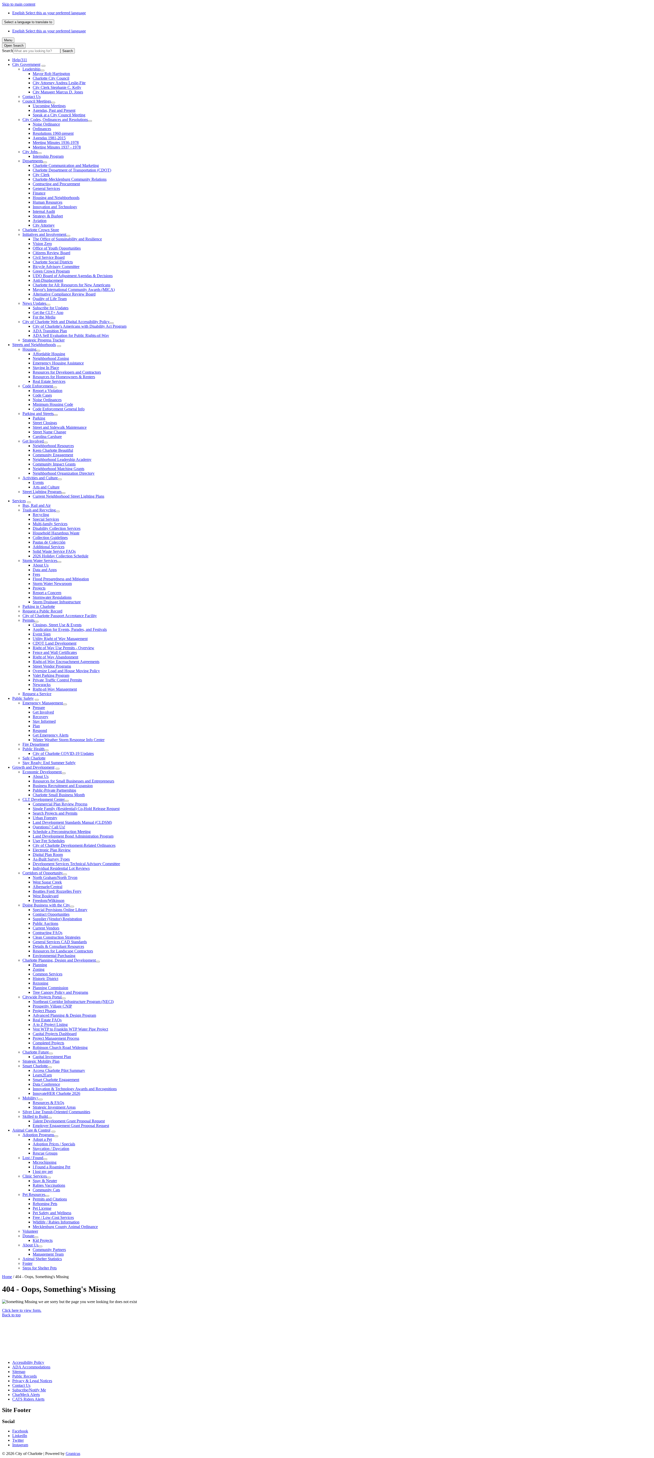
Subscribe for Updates (50, 308)
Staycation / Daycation (51, 1148)
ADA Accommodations (31, 1367)
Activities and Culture (40, 478)
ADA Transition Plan (50, 331)
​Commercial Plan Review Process (60, 804)
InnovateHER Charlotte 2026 (56, 1093)
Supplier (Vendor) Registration (57, 919)
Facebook (20, 1431)
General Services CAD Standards (60, 942)
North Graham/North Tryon (55, 877)
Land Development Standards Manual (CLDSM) (72, 822)
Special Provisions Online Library (60, 910)
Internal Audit (44, 211)
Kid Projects (43, 1240)
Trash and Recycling (39, 510)
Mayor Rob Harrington (51, 73)
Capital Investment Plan (52, 1057)
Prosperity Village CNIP (52, 1006)
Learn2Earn (42, 1075)
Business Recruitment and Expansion (63, 785)
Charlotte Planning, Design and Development (59, 960)
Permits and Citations (50, 1199)
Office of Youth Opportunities (57, 248)
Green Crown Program (51, 271)
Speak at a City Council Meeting (59, 115)
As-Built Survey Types (51, 859)
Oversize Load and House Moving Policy (66, 671)
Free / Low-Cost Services (53, 1217)
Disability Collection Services (56, 528)
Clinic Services (34, 1176)
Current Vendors (46, 928)
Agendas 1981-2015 (49, 138)
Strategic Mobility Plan (41, 1061)
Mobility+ (30, 1098)
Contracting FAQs (47, 932)
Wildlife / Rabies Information (56, 1222)
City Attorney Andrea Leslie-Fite (59, 83)
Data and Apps (45, 570)
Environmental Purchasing (54, 955)
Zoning (38, 969)
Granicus (73, 1453)
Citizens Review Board (51, 253)
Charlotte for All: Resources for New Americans (71, 285)
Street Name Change (49, 432)
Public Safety (23, 698)
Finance (39, 193)
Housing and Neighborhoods (56, 197)
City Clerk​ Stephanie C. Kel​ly (57, 87)
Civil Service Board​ (49, 257)
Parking (39, 418)
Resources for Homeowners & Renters (64, 377)
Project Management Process (56, 1038)
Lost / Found (32, 1158)
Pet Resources (33, 1194)
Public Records (24, 1376)
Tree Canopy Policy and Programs (60, 992)
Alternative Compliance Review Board (64, 294)
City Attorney (44, 225)
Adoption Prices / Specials (54, 1144)
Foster (27, 1263)
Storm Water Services (39, 560)
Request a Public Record (42, 611)
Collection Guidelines (50, 537)
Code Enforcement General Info (59, 409)
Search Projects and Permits (55, 813)
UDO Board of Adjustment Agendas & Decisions (73, 276)
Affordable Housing (49, 354)
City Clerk (41, 175)
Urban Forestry (45, 818)
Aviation (39, 220)
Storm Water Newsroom (52, 583)
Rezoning (40, 983)
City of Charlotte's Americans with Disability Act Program (79, 326)
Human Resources (47, 202)
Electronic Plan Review (52, 850)
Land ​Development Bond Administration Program (73, 836)
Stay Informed (44, 721)
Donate (28, 1236)
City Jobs (30, 152)
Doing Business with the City (46, 905)
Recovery (40, 717)
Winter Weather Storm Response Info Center (68, 740)
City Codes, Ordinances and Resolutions (55, 119)
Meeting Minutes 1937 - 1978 (57, 147)
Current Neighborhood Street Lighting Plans (68, 496)
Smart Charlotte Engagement (56, 1079)
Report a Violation (47, 390)
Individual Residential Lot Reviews (61, 868)
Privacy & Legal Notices (32, 1381)
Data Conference (46, 1084)
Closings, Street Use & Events (57, 625)
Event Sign (42, 634)
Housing (29, 349)
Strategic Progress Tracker (43, 340)
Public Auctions (45, 923)
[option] (332, 13)
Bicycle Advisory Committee (56, 266)
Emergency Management (42, 703)
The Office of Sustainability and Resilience (67, 239)
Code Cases (42, 395)
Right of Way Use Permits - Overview (63, 648)
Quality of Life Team (50, 299)
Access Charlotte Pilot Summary (59, 1070)
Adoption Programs (38, 1135)
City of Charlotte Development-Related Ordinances (74, 845)
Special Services (46, 519)
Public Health (33, 749)
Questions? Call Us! (49, 827)
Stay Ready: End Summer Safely (49, 763)
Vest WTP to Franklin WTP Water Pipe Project (70, 1029)
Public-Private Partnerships (54, 790)
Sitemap (18, 1371)
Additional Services (48, 547)
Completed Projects (48, 1043)
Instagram (20, 1445)
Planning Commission (50, 988)
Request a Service (36, 694)
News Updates (34, 303)
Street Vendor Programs (52, 666)
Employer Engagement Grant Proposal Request (71, 1125)
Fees (36, 574)
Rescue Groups (45, 1153)
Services (19, 501)
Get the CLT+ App (48, 312)
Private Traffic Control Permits (57, 680)
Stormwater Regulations (52, 597)
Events (38, 482)
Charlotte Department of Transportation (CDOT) (72, 170)
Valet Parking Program (51, 675)
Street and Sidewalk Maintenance (60, 427)
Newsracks (42, 684)
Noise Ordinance (46, 124)
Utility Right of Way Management (60, 638)
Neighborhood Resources (53, 446)
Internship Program (48, 156)
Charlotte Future (35, 1052)
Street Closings (45, 423)
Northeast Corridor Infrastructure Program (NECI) (73, 1001)
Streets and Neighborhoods (34, 344)
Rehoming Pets (45, 1204)
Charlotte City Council (51, 78)
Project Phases (44, 1011)
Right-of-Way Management (55, 689)
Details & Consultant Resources (58, 946)
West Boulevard (46, 896)
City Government (26, 64)
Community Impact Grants (54, 464)
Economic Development (42, 772)
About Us (41, 565)
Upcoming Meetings (49, 106)
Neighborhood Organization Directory (64, 473)
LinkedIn (19, 1436)
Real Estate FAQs (47, 1020)
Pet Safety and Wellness (52, 1213)
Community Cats (46, 1190)
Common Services (47, 974)
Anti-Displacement (48, 280)
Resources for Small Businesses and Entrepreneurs (73, 781)
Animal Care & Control (31, 1130)
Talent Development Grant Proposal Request (69, 1121)
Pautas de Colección (49, 542)
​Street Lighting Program (41, 491)
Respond (40, 730)
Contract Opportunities (51, 914)
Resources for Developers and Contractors (67, 372)
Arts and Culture (46, 487)
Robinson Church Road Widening (60, 1047)
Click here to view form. (21, 1310)
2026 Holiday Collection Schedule (60, 556)
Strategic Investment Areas (54, 1107)
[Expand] (43, 66)
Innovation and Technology (55, 207)
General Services (46, 188)
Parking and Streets (38, 413)
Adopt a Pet (42, 1139)
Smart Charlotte (35, 1066)
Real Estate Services (49, 381)
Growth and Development (33, 767)
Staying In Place (46, 367)
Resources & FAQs (48, 1102)
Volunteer (30, 1231)
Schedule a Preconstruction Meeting (62, 831)
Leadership (31, 69)
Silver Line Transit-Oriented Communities (56, 1112)
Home (7, 1277)
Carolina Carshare (47, 436)
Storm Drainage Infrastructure (57, 602)
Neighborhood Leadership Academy (62, 459)
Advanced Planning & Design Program (64, 1015)
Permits (28, 620)
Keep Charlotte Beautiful (53, 450)
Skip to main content (18, 4)
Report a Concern (47, 593)
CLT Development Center (43, 799)
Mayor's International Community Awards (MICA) (74, 289)
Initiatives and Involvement (44, 234)
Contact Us (31, 96)
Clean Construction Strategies (56, 937)
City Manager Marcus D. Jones (58, 92)
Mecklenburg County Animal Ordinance (65, 1226)
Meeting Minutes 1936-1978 (56, 142)
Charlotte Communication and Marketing (66, 165)
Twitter (18, 1440)
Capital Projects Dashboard (55, 1034)
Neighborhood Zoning (51, 358)
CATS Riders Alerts (28, 1399)
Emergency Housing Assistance (58, 363)
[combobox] (28, 22)
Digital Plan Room (48, 854)
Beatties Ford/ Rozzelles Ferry (57, 891)
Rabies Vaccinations (49, 1185)
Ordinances (42, 129)
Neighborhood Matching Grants (58, 469)
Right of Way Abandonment (55, 657)
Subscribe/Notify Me (29, 1390)
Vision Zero (42, 243)
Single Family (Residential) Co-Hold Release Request (76, 808)
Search (7, 50)
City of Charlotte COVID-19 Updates (63, 753)
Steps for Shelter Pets (39, 1268)
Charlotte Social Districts (53, 262)
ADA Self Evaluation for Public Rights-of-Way (71, 335)
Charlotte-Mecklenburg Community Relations (70, 179)
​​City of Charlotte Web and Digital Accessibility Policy (66, 322)
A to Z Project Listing (50, 1024)
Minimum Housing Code (53, 404)
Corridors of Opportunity (42, 873)
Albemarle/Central (47, 887)
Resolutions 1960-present (53, 133)
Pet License (42, 1208)
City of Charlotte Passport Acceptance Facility (59, 616)
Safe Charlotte (33, 758)
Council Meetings (36, 101)
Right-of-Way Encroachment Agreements (66, 661)
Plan (36, 726)
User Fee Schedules (49, 841)
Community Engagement (53, 455)
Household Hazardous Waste (56, 533)
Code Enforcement (37, 386)
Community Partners (49, 1249)
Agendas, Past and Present (54, 110)
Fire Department (35, 744)
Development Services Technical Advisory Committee (76, 864)
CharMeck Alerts (26, 1394)
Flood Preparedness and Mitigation (61, 579)
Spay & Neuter (45, 1181)
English (49, 13)
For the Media (44, 317)
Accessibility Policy (28, 1362)
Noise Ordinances (47, 400)
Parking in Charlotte (38, 606)
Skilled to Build (35, 1116)
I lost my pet (43, 1171)
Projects (39, 588)
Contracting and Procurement (56, 184)
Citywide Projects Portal (42, 997)
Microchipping (44, 1162)
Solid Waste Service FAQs (54, 551)
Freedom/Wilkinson (48, 900)
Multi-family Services (50, 524)
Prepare (39, 707)
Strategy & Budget (48, 216)
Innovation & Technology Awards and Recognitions (75, 1089)
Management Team (48, 1254)
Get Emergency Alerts (50, 735)
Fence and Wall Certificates (55, 652)
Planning (40, 965)
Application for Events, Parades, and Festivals (70, 629)
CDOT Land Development (54, 643)
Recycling (41, 514)
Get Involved (33, 441)
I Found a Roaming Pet (51, 1167)
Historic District (45, 978)
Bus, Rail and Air (36, 505)
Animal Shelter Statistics (42, 1259)
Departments (32, 161)
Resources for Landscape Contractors (63, 951)
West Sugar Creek (47, 882)
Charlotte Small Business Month (59, 795)
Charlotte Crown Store (40, 230)
